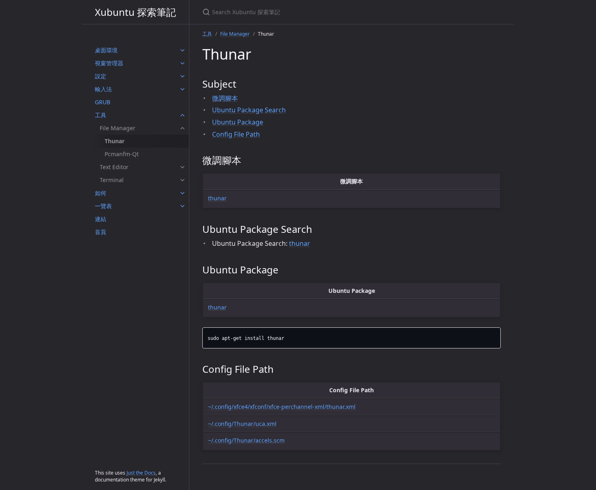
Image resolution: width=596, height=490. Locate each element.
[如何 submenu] (182, 193)
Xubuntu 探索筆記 (135, 12)
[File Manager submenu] (182, 128)
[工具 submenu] (182, 115)
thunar (217, 198)
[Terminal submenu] (182, 180)
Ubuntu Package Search (249, 109)
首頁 (100, 232)
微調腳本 (225, 98)
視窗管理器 (109, 63)
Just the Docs (141, 472)
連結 (100, 219)
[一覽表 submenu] (182, 206)
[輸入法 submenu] (182, 89)
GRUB (102, 102)
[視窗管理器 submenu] (182, 63)
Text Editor (114, 167)
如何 (100, 193)
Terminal (112, 180)
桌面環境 (106, 50)
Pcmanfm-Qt (122, 154)
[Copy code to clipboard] (493, 335)
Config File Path (236, 134)
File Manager (117, 128)
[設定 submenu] (182, 76)
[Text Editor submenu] (182, 167)
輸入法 (103, 89)
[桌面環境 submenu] (182, 50)
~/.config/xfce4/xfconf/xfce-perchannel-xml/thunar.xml (282, 406)
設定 (100, 76)
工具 (100, 115)
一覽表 (103, 206)
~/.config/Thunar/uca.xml (242, 424)
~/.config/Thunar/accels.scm (246, 440)
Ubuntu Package (237, 122)
